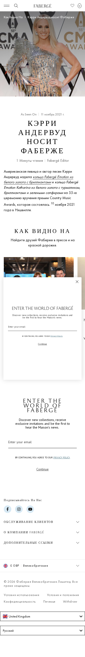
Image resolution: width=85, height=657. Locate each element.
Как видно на (13, 17)
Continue (42, 469)
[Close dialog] (77, 282)
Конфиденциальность (20, 601)
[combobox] (42, 616)
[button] (79, 5)
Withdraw (70, 601)
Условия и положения (63, 595)
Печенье (49, 601)
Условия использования (21, 595)
